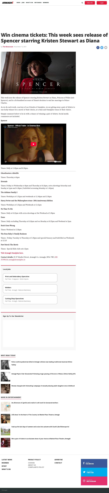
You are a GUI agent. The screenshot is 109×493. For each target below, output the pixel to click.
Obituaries (38, 2)
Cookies (31, 463)
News (18, 2)
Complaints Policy (36, 467)
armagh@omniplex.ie (17, 260)
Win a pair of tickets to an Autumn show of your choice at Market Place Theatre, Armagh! (40, 439)
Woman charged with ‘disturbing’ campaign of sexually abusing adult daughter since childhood (43, 386)
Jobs (23, 2)
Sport (4, 466)
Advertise (58, 459)
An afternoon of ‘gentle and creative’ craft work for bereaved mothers (34, 403)
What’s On (29, 2)
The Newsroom (8, 47)
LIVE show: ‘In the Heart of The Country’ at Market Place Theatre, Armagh (35, 415)
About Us (32, 465)
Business (5, 463)
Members (46, 2)
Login (101, 3)
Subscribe (90, 3)
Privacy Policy (34, 459)
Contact (58, 463)
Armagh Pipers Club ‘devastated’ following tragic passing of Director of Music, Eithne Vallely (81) (43, 374)
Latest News (7, 459)
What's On (6, 469)
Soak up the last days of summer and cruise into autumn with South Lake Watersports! (40, 427)
